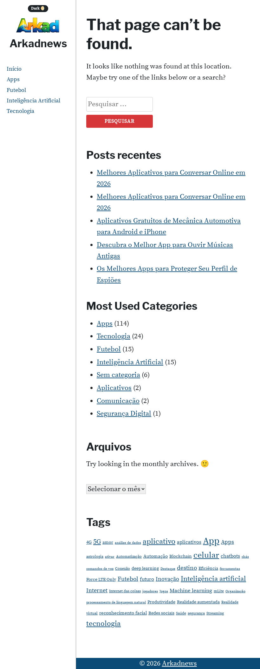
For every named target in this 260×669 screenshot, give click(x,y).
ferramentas (230, 569)
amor (107, 542)
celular (206, 555)
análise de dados (128, 543)
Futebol (16, 90)
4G (89, 542)
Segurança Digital (124, 413)
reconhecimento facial (123, 613)
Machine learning (191, 591)
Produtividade (161, 602)
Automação (155, 556)
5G (97, 542)
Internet (96, 590)
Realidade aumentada (198, 602)
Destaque (167, 569)
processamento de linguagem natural (116, 602)
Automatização (129, 556)
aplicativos (189, 542)
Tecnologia (20, 111)
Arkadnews (38, 43)
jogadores (150, 591)
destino (187, 568)
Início (14, 69)
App (211, 541)
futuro (147, 579)
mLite (219, 591)
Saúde (181, 613)
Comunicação (118, 401)
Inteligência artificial (213, 578)
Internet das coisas (125, 591)
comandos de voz (100, 569)
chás (245, 557)
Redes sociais (161, 613)
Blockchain (180, 556)
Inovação (167, 579)
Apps (13, 79)
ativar (109, 557)
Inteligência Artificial (33, 100)
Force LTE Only (101, 579)
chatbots (230, 556)
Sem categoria (118, 375)
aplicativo (159, 541)
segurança (196, 613)
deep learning (145, 568)
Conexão (122, 568)
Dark (38, 8)
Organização (235, 591)
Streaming (215, 613)
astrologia (94, 556)
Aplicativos (114, 388)
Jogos (163, 591)
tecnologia (103, 623)
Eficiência (208, 568)
